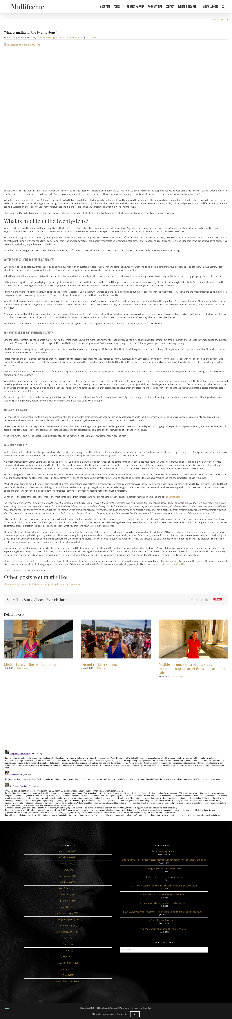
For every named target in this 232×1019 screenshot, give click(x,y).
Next (223, 20)
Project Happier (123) (68, 919)
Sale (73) (68, 938)
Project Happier (51, 37)
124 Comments (90, 37)
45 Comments (25, 668)
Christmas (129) (68, 857)
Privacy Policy (147, 1008)
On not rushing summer (38, 639)
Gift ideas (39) (68, 882)
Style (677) (68, 956)
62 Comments (101, 676)
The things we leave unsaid (164, 920)
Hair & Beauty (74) (68, 888)
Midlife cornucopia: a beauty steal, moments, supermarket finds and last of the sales (116, 639)
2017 (64, 37)
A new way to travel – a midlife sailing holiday (164, 903)
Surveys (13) (68, 969)
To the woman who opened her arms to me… (164, 929)
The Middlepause (174, 497)
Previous (214, 20)
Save (218, 599)
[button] (223, 6)
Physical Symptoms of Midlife (170, 564)
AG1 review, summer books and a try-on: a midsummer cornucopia (164, 886)
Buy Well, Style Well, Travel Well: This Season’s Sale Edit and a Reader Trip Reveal (164, 912)
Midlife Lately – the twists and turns (164, 877)
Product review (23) (68, 913)
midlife (69, 37)
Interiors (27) (68, 901)
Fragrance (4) (68, 876)
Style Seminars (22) (68, 963)
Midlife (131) (68, 907)
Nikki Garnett (11, 37)
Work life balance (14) (68, 981)
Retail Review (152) (68, 932)
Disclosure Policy (137, 1008)
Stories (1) (68, 950)
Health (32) (68, 894)
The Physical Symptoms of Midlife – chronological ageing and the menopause (42, 584)
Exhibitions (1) (68, 863)
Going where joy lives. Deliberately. (193, 639)
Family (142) (68, 870)
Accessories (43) (68, 851)
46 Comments (176, 668)
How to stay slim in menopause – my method (164, 894)
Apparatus (113, 1008)
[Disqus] (116, 712)
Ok (135, 1014)
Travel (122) (68, 975)
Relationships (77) (68, 925)
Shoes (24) (68, 944)
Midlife (42, 37)
